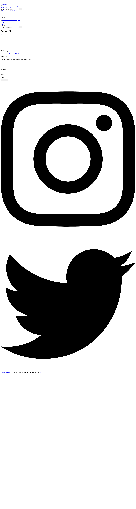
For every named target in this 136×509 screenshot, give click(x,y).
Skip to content (4, 4)
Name (2, 72)
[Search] (20, 9)
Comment (3, 69)
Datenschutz (8, 372)
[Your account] (4, 14)
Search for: (3, 9)
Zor (39, 372)
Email (2, 74)
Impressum (3, 372)
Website (2, 77)
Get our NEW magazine (6, 7)
